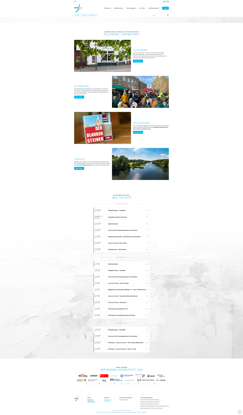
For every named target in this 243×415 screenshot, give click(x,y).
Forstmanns (107, 8)
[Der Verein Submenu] (146, 8)
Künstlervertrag (107, 401)
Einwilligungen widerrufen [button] (141, 412)
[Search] (168, 15)
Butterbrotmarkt (118, 8)
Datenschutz (99, 412)
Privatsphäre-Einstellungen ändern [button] (114, 412)
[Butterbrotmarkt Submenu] (124, 8)
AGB (107, 412)
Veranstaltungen (131, 8)
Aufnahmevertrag (107, 399)
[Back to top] (240, 412)
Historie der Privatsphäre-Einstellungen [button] (129, 412)
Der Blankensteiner (154, 8)
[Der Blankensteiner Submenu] (160, 8)
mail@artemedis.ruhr (91, 402)
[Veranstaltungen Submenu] (136, 8)
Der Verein (142, 8)
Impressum (104, 412)
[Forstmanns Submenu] (111, 8)
